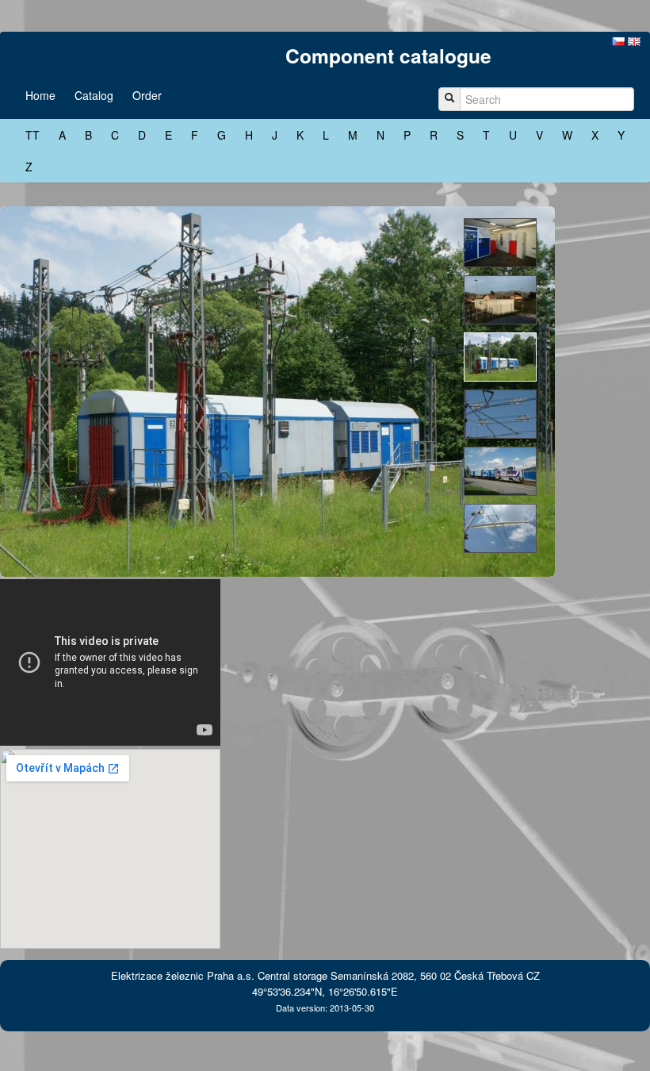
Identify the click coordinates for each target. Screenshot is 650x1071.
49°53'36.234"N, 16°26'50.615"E (325, 991)
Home (40, 95)
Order (147, 95)
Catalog (94, 95)
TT (32, 135)
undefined (500, 242)
